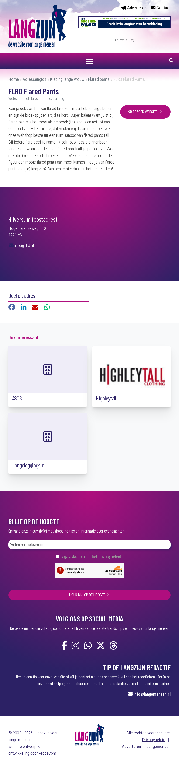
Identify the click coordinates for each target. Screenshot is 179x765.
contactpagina (58, 683)
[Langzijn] (89, 734)
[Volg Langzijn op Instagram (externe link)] (75, 646)
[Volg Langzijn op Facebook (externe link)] (64, 646)
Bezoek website (145, 112)
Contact (164, 8)
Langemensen (158, 746)
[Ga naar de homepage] (37, 26)
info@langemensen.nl (152, 694)
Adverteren (136, 8)
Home (13, 79)
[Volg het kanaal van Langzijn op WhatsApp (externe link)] (88, 646)
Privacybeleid (153, 739)
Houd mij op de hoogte (87, 595)
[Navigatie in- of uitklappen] (89, 61)
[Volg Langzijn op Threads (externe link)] (113, 646)
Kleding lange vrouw (67, 79)
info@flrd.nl (24, 245)
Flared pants (99, 79)
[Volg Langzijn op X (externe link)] (100, 646)
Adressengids (34, 79)
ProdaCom (47, 753)
